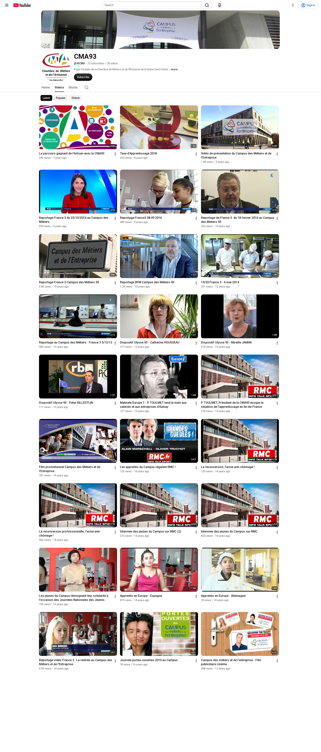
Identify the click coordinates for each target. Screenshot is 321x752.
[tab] (45, 87)
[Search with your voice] (219, 5)
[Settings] (293, 5)
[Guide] (6, 5)
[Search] (207, 5)
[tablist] (160, 87)
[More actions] (115, 154)
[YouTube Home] (21, 5)
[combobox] (152, 5)
